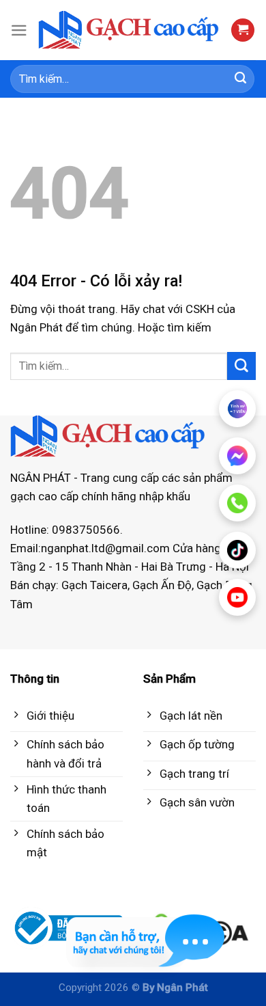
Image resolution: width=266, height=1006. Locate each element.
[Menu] (19, 30)
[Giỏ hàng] (242, 30)
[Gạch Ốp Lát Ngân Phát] (129, 30)
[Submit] (240, 79)
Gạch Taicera (94, 585)
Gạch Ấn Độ (162, 585)
